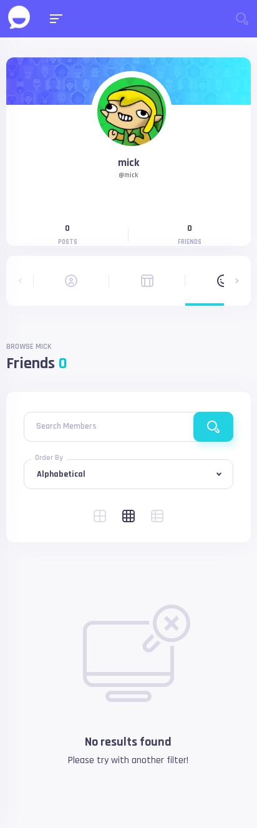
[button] (19, 281)
